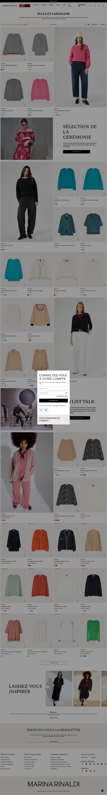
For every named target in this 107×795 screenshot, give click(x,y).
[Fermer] (67, 373)
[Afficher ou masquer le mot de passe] (66, 393)
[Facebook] (46, 410)
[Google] (41, 410)
